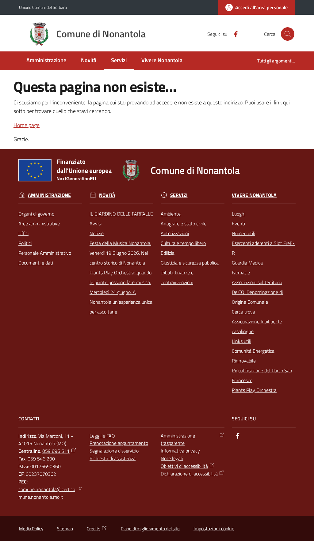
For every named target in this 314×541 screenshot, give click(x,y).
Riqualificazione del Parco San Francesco (262, 375)
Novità (107, 195)
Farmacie (241, 272)
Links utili (241, 341)
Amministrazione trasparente (178, 439)
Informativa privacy (180, 450)
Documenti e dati (35, 262)
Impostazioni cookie (213, 528)
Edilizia (167, 253)
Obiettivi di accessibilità (184, 466)
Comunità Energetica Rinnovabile (253, 355)
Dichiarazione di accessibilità (189, 473)
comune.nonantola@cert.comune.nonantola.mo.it (46, 493)
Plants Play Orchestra (254, 390)
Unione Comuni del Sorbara (43, 7)
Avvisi (95, 223)
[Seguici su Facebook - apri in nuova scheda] (233, 33)
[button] (287, 34)
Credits (93, 528)
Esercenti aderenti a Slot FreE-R (263, 248)
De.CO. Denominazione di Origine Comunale (257, 297)
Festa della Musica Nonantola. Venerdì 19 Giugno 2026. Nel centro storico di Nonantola (120, 252)
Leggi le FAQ (102, 435)
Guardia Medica (247, 262)
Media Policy (31, 528)
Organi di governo (36, 213)
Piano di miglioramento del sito (150, 528)
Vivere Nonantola (254, 195)
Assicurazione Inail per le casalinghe (257, 326)
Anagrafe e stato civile (183, 223)
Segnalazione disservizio (114, 450)
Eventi (238, 223)
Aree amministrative (39, 223)
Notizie (97, 233)
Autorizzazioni (175, 233)
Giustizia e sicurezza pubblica (190, 262)
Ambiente (171, 213)
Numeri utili (243, 233)
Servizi (179, 195)
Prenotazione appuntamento (119, 443)
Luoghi (238, 213)
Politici (25, 243)
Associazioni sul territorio (257, 282)
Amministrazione (49, 195)
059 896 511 (56, 451)
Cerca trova (243, 311)
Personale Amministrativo (44, 253)
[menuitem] (46, 60)
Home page (26, 125)
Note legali (172, 458)
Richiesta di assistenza (113, 458)
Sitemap (65, 528)
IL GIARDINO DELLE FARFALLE (121, 213)
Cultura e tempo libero (183, 243)
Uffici (23, 233)
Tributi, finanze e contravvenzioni (177, 277)
